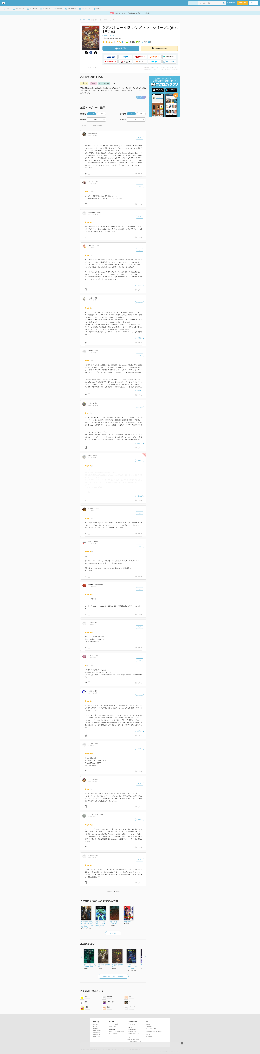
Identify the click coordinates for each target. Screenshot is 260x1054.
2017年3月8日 (92, 300)
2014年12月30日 (93, 405)
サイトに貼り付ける (90, 67)
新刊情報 (95, 1026)
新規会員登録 (242, 2)
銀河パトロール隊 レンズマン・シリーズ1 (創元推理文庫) (101, 923)
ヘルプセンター (150, 1026)
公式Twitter (148, 1034)
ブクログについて (131, 1024)
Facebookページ (150, 1036)
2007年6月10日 (92, 745)
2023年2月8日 (92, 183)
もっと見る (140, 97)
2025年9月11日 (92, 135)
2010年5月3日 (92, 586)
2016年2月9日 (92, 352)
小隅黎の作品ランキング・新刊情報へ (113, 976)
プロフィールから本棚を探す (116, 1031)
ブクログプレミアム (132, 1031)
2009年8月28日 (92, 624)
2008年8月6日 (92, 657)
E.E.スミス (110, 35)
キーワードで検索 (113, 1024)
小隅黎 (104, 35)
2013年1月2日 (92, 543)
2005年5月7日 (92, 857)
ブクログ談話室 (97, 1030)
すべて (84, 125)
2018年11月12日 (93, 214)
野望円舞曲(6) (128, 922)
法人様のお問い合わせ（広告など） (155, 1031)
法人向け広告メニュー (151, 1028)
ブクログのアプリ (131, 1029)
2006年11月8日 (92, 817)
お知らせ (148, 1024)
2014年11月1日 (92, 458)
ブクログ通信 (96, 1034)
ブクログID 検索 (113, 1033)
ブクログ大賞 (96, 1032)
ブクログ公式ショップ (133, 1033)
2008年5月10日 (92, 693)
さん (90, 133)
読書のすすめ (96, 1036)
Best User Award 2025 (133, 1039)
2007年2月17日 (92, 781)
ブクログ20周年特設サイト (134, 1041)
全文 (141, 114)
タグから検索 (112, 1026)
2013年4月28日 (92, 510)
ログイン (253, 2)
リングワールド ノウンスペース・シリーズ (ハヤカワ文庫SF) (133, 966)
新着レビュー (96, 1028)
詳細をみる (138, 173)
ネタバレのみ (97, 125)
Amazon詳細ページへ (161, 48)
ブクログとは (231, 2)
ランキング (96, 1024)
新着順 (101, 114)
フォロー (140, 138)
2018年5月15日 (92, 247)
